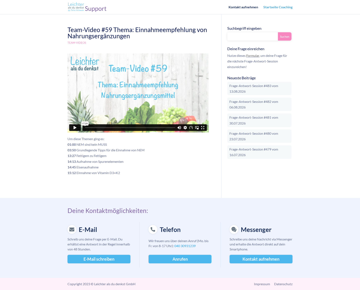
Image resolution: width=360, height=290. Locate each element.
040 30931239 (185, 246)
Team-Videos (77, 42)
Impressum (262, 284)
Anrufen (180, 258)
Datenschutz (283, 284)
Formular (252, 55)
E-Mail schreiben (99, 258)
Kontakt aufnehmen (243, 7)
